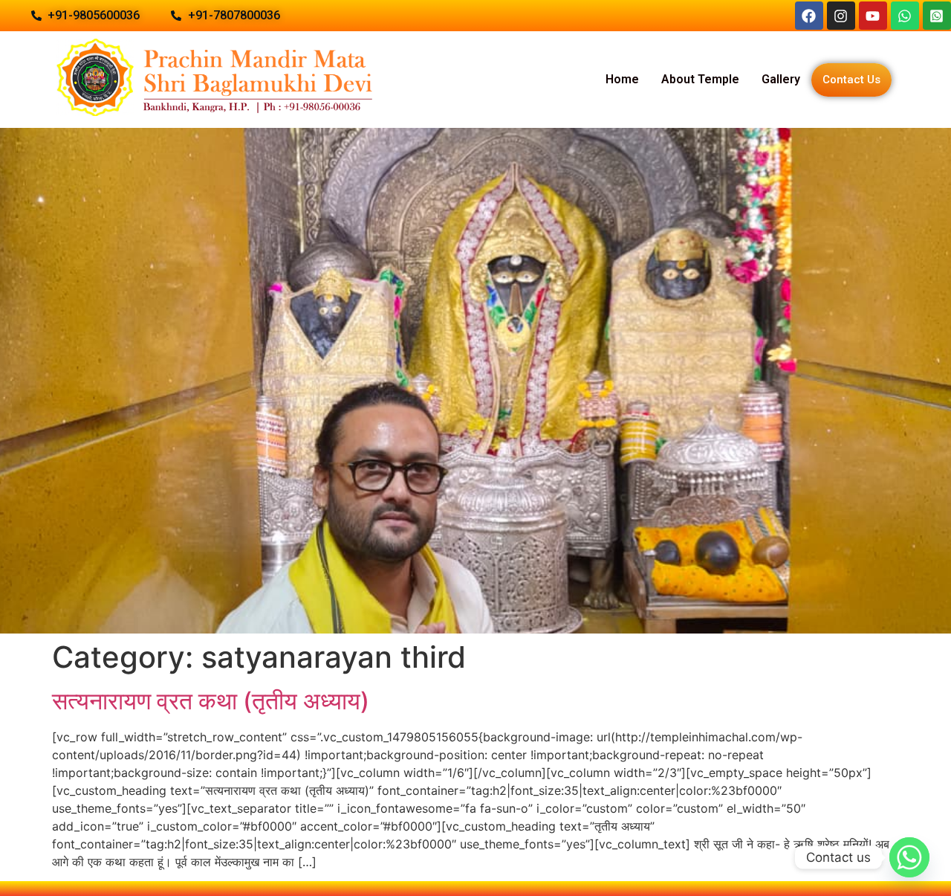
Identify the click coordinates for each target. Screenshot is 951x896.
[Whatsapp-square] (937, 15)
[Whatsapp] (905, 15)
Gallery (781, 79)
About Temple (700, 79)
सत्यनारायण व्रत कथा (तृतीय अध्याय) (210, 700)
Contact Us (851, 79)
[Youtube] (873, 15)
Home (622, 79)
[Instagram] (841, 15)
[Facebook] (809, 15)
